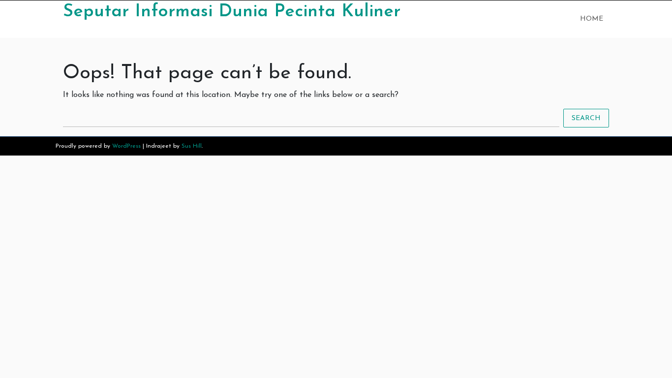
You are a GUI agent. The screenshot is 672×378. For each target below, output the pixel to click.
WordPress (126, 146)
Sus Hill (192, 146)
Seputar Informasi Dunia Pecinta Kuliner (231, 12)
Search (586, 118)
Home (591, 19)
